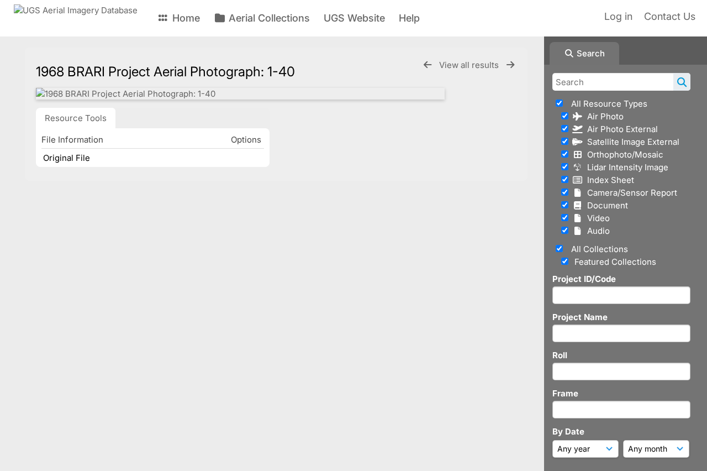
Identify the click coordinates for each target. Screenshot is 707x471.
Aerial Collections (268, 18)
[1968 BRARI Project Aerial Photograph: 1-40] (240, 94)
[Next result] (510, 65)
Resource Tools (76, 118)
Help (409, 18)
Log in (618, 16)
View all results (470, 65)
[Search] (681, 82)
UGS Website (354, 18)
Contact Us (669, 16)
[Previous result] (427, 65)
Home (185, 18)
